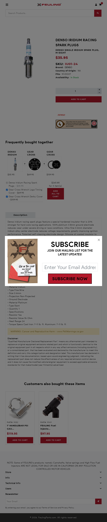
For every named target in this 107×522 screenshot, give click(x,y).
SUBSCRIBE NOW (70, 278)
